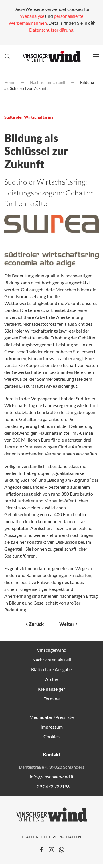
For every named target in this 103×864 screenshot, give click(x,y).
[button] (7, 56)
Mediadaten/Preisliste (51, 717)
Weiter (66, 624)
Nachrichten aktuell (51, 659)
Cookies (51, 736)
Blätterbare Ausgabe (51, 669)
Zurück (36, 624)
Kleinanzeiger (51, 689)
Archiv (51, 679)
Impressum (52, 726)
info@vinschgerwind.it (52, 776)
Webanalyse (32, 16)
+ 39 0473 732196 (51, 786)
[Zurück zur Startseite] (51, 56)
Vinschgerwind (51, 650)
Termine (52, 698)
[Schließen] (92, 22)
